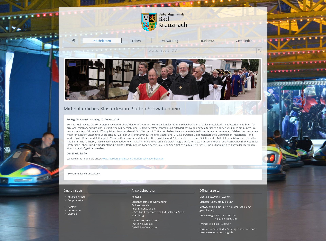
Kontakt (72, 206)
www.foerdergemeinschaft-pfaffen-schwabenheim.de (133, 158)
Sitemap (72, 213)
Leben (136, 41)
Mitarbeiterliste (76, 196)
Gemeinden (244, 41)
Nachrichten (102, 41)
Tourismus (207, 41)
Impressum (74, 210)
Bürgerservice (76, 200)
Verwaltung (170, 41)
